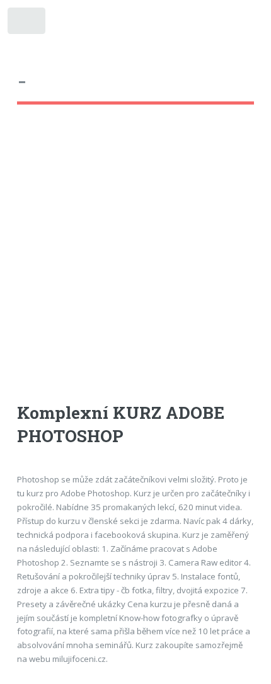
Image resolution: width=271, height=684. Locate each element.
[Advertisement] (135, 265)
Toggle (27, 23)
